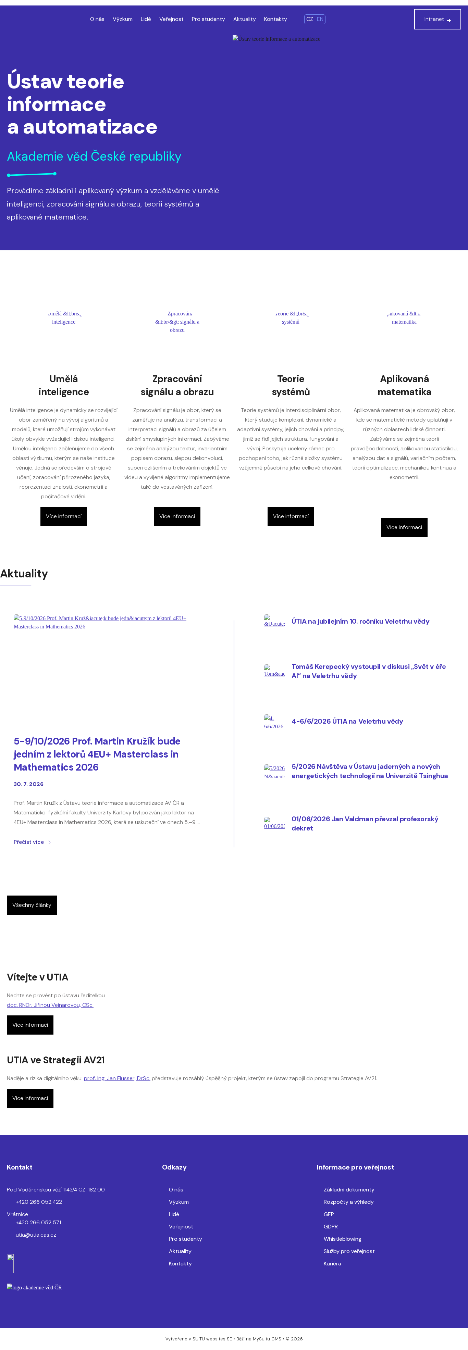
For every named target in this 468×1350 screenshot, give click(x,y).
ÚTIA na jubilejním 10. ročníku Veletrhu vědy (360, 621)
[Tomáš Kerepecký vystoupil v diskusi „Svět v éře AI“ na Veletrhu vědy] (274, 671)
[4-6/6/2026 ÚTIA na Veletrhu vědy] (274, 721)
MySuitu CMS (267, 1339)
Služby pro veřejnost (349, 1251)
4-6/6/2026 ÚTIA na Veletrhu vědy (347, 721)
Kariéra (332, 1263)
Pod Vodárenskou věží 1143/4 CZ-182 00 (56, 1189)
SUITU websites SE (212, 1339)
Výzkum (123, 19)
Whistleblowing (342, 1238)
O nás (97, 19)
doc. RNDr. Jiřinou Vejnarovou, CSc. (50, 1005)
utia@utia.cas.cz (36, 1234)
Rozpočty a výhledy (349, 1201)
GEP (329, 1214)
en (320, 19)
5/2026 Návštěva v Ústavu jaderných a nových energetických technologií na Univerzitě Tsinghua (370, 771)
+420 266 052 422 (39, 1201)
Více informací (64, 516)
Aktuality (244, 19)
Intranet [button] (434, 19)
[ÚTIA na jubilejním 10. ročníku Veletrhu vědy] (274, 621)
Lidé (146, 19)
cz (309, 19)
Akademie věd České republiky (94, 156)
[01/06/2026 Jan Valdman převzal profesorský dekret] (274, 823)
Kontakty (275, 19)
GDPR (331, 1226)
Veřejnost (171, 19)
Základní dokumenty (349, 1189)
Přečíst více (29, 842)
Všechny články (31, 905)
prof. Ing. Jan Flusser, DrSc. (117, 1078)
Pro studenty (208, 19)
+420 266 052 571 (38, 1222)
